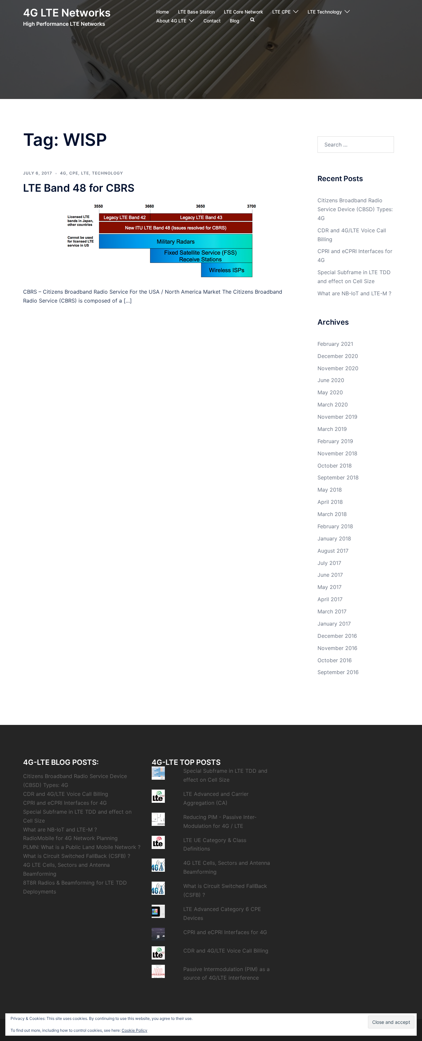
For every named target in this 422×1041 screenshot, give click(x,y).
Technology (107, 173)
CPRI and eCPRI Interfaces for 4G (65, 802)
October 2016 (334, 660)
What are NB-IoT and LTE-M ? (354, 293)
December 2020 (337, 356)
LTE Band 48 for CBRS (79, 187)
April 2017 (330, 599)
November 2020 (337, 368)
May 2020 (330, 392)
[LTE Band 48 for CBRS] (158, 240)
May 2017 (329, 587)
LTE (85, 173)
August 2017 (332, 550)
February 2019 (335, 441)
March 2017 (332, 611)
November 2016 (337, 648)
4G (63, 173)
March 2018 (332, 514)
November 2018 (337, 453)
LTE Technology (325, 12)
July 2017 (329, 563)
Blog (234, 20)
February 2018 (335, 526)
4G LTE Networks (67, 12)
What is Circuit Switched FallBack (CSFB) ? (76, 856)
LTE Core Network (243, 12)
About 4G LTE (171, 20)
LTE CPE (281, 12)
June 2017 (330, 574)
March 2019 (332, 429)
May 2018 (329, 489)
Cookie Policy (134, 1030)
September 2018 (338, 477)
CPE (73, 173)
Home (162, 12)
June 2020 (330, 380)
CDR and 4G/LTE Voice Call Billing (65, 794)
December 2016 (337, 636)
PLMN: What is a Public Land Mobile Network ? (81, 847)
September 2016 (338, 672)
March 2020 (332, 404)
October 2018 (334, 465)
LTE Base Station (196, 12)
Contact (212, 20)
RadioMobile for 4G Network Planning (70, 838)
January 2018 (334, 538)
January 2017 (334, 623)
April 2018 (330, 502)
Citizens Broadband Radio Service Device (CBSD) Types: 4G (355, 209)
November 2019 (337, 416)
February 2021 (335, 344)
